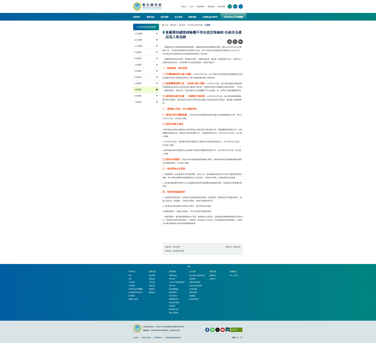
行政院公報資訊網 (195, 285)
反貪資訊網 (193, 289)
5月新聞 (138, 77)
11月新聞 (138, 40)
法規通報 (192, 279)
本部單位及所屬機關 (135, 289)
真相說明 (152, 279)
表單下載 (172, 285)
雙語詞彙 (200, 7)
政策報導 (131, 296)
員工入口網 (234, 275)
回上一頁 (240, 40)
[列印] (229, 41)
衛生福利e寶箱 (174, 302)
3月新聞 (138, 90)
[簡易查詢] (241, 6)
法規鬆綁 (192, 296)
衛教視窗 (192, 17)
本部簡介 (137, 17)
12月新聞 (138, 34)
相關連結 (233, 272)
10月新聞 (138, 46)
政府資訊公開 (173, 309)
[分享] (235, 41)
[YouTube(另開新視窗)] (223, 330)
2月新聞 (138, 96)
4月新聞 (138, 83)
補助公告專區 (173, 313)
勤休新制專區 (194, 299)
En (230, 6)
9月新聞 (138, 52)
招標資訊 (152, 289)
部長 (130, 275)
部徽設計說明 (133, 299)
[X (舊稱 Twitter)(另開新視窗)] (217, 330)
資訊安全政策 (146, 337)
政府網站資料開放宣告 (173, 337)
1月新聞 (138, 102)
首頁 (166, 25)
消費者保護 (173, 275)
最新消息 (151, 17)
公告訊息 (152, 282)
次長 (130, 279)
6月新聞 (138, 71)
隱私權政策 (158, 337)
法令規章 (178, 17)
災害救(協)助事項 (210, 17)
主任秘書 (131, 282)
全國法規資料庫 (194, 282)
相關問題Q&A (174, 299)
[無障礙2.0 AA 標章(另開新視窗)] (236, 330)
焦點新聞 (182, 25)
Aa (235, 6)
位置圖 (135, 337)
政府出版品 (173, 292)
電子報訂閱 (173, 296)
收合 (189, 266)
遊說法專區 (193, 292)
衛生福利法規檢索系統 (197, 275)
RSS (191, 7)
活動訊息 (152, 285)
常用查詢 (172, 306)
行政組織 (131, 285)
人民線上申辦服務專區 (177, 282)
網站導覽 (221, 7)
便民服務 (165, 17)
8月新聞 (138, 58)
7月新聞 (138, 65)
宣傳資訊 (212, 275)
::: (126, 1)
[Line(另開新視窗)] (212, 330)
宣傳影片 (212, 279)
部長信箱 (211, 7)
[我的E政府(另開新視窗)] (228, 330)
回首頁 (183, 7)
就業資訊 (152, 292)
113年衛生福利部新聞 (194, 25)
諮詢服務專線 (173, 289)
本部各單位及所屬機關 (233, 17)
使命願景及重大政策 (135, 292)
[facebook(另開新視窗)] (207, 330)
